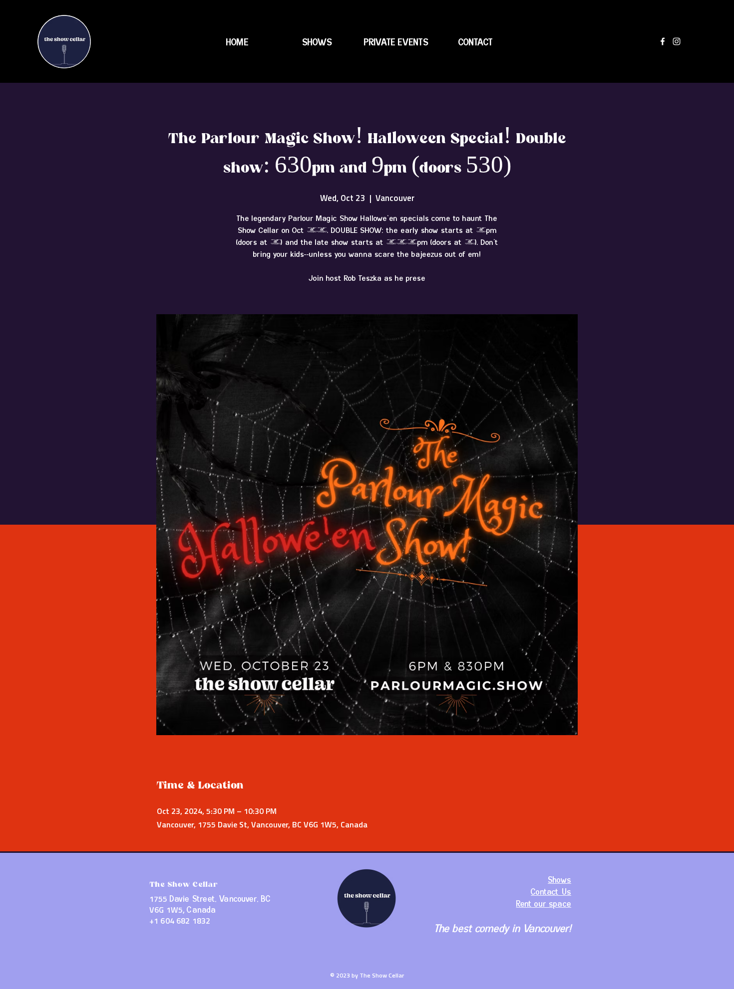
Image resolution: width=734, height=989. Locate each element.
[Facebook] (663, 41)
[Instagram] (677, 41)
